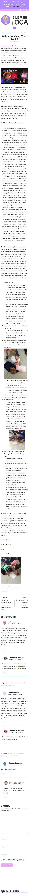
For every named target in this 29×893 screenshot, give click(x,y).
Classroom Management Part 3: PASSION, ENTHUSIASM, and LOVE (6, 604)
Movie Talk (5, 591)
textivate (5, 523)
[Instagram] (26, 10)
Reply (3, 649)
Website (4, 855)
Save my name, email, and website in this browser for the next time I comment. (14, 860)
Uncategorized (14, 41)
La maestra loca (14, 588)
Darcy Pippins (5, 46)
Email (4, 847)
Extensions (5, 588)
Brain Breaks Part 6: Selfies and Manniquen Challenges (22, 602)
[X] (23, 10)
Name (4, 839)
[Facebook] (20, 10)
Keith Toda (12, 693)
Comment (5, 815)
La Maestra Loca (15, 658)
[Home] (2, 33)
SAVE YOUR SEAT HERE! (16, 7)
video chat (19, 55)
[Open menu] (14, 27)
